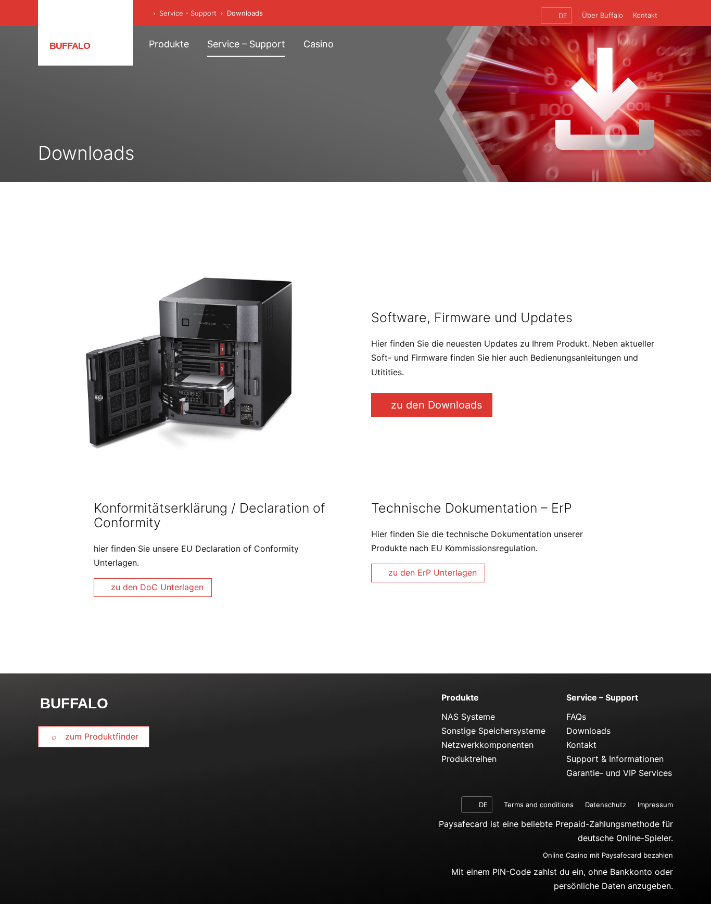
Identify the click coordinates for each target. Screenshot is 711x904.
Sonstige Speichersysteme (493, 730)
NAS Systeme (468, 716)
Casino (318, 44)
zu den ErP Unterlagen (432, 572)
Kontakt (645, 15)
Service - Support (188, 13)
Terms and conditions (539, 804)
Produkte (169, 44)
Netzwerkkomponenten (487, 745)
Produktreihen (469, 759)
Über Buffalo (602, 15)
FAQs (576, 716)
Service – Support (246, 44)
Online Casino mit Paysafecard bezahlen (608, 855)
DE (561, 15)
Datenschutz (605, 804)
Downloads (588, 730)
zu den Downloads (436, 405)
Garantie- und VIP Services (619, 773)
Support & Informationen (615, 759)
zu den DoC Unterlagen (157, 587)
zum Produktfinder (100, 736)
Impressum (655, 804)
